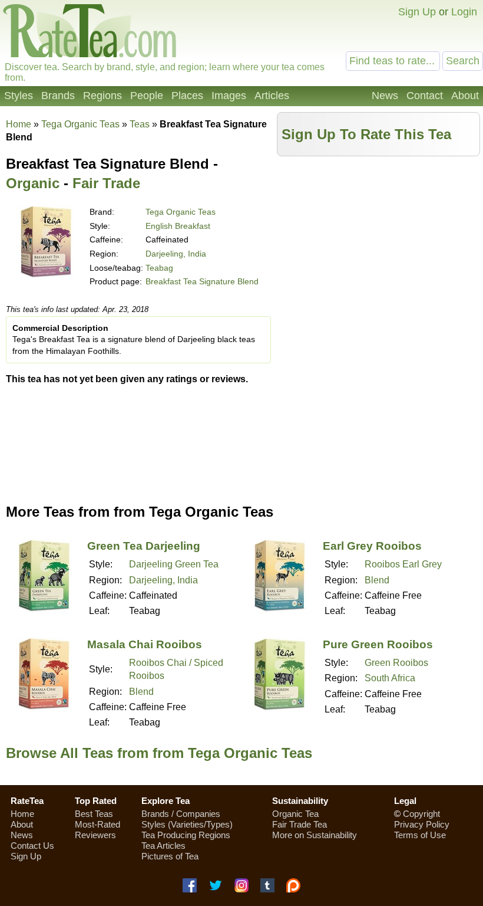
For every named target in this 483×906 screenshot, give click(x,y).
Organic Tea (295, 814)
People (146, 95)
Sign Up (417, 12)
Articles (271, 95)
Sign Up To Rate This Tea (366, 134)
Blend (377, 580)
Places (187, 95)
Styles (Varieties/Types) (187, 824)
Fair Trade (106, 183)
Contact (424, 95)
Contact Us (32, 846)
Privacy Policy (421, 824)
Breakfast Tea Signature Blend (202, 281)
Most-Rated (97, 824)
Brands (58, 95)
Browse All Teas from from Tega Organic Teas (159, 753)
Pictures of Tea (170, 856)
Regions (102, 95)
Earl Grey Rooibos (372, 546)
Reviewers (95, 835)
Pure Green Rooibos (378, 644)
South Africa (390, 678)
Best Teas (94, 814)
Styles (18, 95)
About (465, 95)
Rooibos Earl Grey (403, 564)
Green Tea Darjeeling (143, 546)
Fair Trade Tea (299, 824)
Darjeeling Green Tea (174, 564)
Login (464, 12)
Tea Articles (163, 846)
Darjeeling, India (175, 253)
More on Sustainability (314, 835)
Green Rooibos (396, 663)
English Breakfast (177, 226)
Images (228, 95)
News (385, 95)
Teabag (159, 268)
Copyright (421, 814)
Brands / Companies (180, 814)
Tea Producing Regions (185, 835)
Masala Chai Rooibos (144, 644)
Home (18, 124)
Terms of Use (420, 835)
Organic (32, 183)
